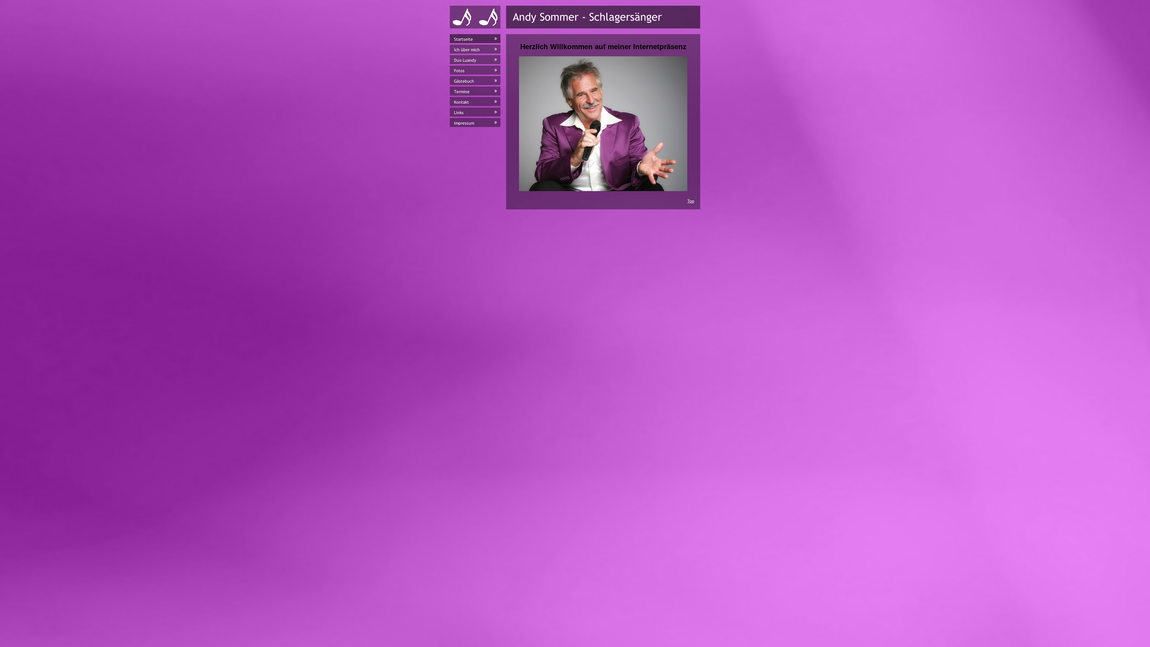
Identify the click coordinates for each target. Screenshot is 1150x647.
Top (690, 201)
